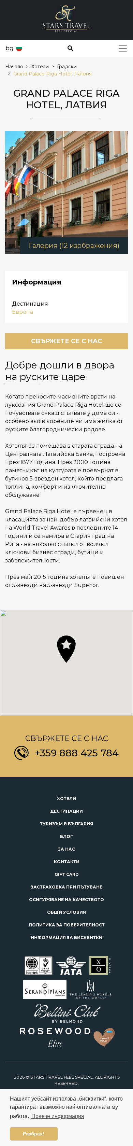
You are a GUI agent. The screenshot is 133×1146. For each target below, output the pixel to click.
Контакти (66, 861)
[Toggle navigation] (123, 48)
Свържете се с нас (66, 341)
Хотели (66, 798)
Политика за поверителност (67, 924)
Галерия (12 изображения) (74, 245)
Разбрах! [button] (33, 1133)
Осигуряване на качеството (66, 899)
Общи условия (66, 912)
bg (9, 48)
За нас (66, 849)
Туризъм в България (66, 823)
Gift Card (67, 874)
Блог (66, 836)
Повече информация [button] (57, 1116)
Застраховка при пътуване (66, 887)
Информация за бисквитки (66, 937)
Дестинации (66, 811)
